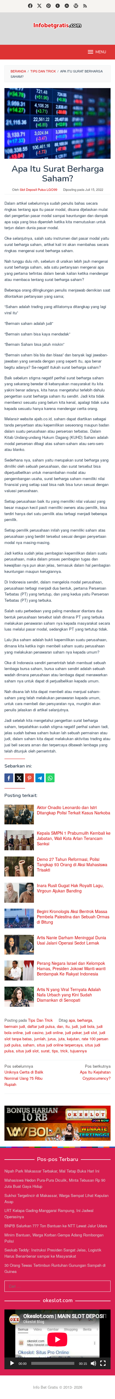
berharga (84, 1020)
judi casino (34, 1032)
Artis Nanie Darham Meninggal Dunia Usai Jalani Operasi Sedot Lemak (71, 940)
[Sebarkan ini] (8, 777)
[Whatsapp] (50, 777)
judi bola (87, 1026)
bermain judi (14, 1026)
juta (61, 1038)
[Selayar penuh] (103, 1363)
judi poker (73, 1032)
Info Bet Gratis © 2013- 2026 (57, 1387)
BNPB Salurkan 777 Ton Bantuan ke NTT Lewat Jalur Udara (55, 1225)
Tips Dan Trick (40, 1020)
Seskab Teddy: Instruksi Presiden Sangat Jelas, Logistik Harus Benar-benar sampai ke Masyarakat (52, 1253)
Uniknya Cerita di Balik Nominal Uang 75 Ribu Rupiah (23, 1075)
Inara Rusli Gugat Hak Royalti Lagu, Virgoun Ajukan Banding (70, 888)
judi (75, 1026)
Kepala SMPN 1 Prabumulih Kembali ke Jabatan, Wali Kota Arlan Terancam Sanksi (74, 838)
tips (55, 1051)
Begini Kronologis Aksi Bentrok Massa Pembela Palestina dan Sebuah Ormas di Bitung (73, 916)
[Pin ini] (29, 777)
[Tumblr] (57, 6)
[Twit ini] (19, 777)
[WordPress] (75, 6)
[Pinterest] (48, 6)
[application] (57, 1339)
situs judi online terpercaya (60, 1045)
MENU (101, 52)
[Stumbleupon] (66, 6)
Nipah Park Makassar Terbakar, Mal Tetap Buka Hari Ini (51, 1171)
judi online (54, 1032)
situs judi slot (27, 1051)
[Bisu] (93, 1363)
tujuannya (78, 1051)
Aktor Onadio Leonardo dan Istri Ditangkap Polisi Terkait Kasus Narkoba (73, 810)
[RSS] (85, 6)
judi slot (90, 1032)
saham (28, 1045)
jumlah (39, 1038)
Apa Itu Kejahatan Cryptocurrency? (95, 1072)
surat (45, 1051)
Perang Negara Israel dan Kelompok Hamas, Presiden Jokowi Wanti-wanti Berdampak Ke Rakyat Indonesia (71, 968)
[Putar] (12, 1363)
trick (64, 1051)
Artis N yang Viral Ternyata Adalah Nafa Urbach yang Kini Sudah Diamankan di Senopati (69, 994)
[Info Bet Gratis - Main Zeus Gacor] (57, 25)
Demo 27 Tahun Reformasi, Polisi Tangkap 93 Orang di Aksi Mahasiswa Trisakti (72, 864)
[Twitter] (39, 6)
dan (60, 1026)
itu (67, 1026)
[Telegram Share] (39, 777)
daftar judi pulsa (41, 1026)
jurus (52, 1038)
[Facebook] (30, 6)
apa (72, 1020)
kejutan (73, 1038)
